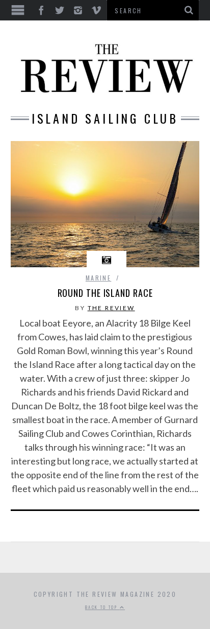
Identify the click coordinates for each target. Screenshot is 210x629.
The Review (111, 308)
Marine (98, 277)
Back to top (102, 607)
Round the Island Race (105, 292)
